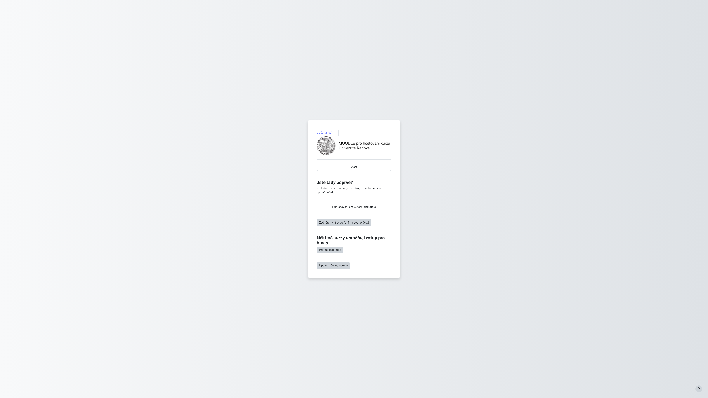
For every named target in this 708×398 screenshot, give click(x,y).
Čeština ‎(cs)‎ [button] (325, 132)
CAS (354, 167)
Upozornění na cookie (333, 265)
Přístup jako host (330, 250)
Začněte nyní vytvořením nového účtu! (344, 222)
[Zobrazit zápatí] (698, 388)
